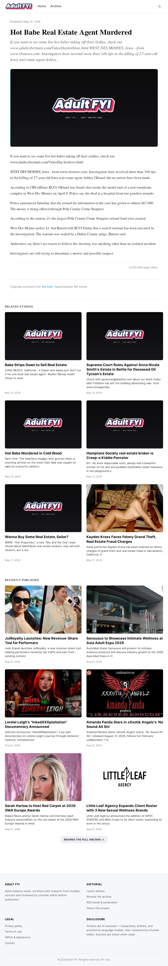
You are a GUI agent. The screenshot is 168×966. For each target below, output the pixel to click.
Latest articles (96, 891)
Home (42, 6)
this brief (47, 286)
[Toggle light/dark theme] (159, 6)
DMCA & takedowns (17, 937)
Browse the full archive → (84, 839)
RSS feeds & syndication (102, 902)
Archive (55, 6)
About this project (98, 908)
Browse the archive (99, 896)
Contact (10, 943)
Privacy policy (13, 926)
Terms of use (13, 931)
